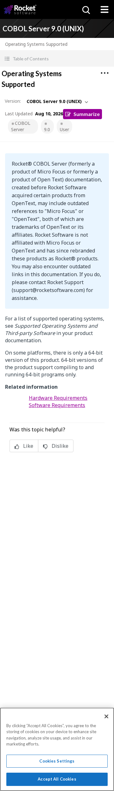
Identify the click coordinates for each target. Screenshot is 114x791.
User (64, 129)
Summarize (86, 114)
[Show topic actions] (104, 73)
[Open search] (85, 9)
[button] (57, 59)
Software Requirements (57, 405)
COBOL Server (20, 126)
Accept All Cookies (57, 779)
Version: (13, 101)
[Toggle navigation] (104, 9)
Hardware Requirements (58, 397)
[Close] (106, 716)
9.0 (47, 129)
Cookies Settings (56, 761)
